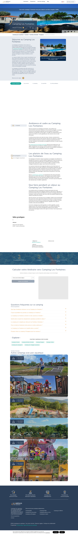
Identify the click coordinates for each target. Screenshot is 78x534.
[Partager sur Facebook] (75, 32)
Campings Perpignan (40, 342)
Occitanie (27, 34)
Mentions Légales (39, 523)
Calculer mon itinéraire (23, 281)
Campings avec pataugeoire (17, 344)
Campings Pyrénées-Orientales (28, 342)
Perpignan (41, 34)
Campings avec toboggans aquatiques (32, 344)
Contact (12, 517)
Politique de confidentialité (49, 523)
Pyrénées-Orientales (34, 34)
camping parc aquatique (37, 174)
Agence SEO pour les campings (30, 525)
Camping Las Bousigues (31, 514)
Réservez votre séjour (16, 78)
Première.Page (20, 525)
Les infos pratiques (54, 83)
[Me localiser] (33, 277)
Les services (26, 83)
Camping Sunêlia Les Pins (45, 512)
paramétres (47, 532)
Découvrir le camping (17, 27)
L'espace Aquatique (16, 83)
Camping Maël (29, 510)
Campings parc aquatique (18, 34)
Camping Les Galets (44, 514)
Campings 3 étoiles (50, 342)
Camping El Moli (43, 510)
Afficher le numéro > (36, 242)
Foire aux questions (15, 516)
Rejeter (62, 532)
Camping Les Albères (58, 510)
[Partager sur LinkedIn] (68, 32)
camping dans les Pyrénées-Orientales (38, 144)
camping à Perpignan (17, 48)
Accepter (55, 532)
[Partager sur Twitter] (71, 32)
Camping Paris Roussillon (31, 512)
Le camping (35, 83)
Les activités (43, 83)
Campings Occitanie (15, 342)
